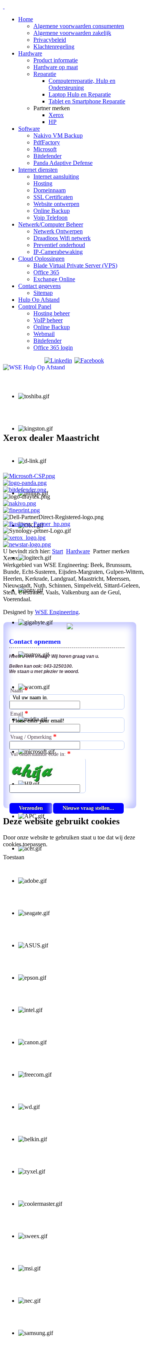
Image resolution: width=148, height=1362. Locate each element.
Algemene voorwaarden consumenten (78, 26)
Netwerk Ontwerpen (58, 231)
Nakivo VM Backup (58, 135)
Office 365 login (53, 347)
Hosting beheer (51, 313)
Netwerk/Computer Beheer (50, 224)
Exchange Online (54, 279)
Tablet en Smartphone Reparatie (87, 101)
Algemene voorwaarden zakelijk (72, 33)
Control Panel (34, 306)
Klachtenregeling (53, 46)
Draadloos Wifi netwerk (62, 238)
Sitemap (43, 293)
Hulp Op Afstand (39, 299)
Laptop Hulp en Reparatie (80, 94)
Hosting (42, 183)
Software (29, 128)
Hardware (30, 53)
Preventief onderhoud (59, 245)
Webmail (44, 334)
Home (25, 19)
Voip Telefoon (50, 217)
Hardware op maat (55, 67)
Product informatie (55, 60)
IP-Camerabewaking (58, 252)
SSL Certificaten (53, 197)
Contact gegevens (39, 286)
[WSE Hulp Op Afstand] (34, 367)
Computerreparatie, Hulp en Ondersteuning (82, 84)
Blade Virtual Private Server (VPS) (75, 265)
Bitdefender (47, 156)
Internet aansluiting (56, 176)
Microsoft (45, 149)
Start (57, 551)
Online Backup (51, 210)
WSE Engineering (57, 612)
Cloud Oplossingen (41, 258)
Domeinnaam (49, 190)
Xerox (56, 115)
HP (53, 122)
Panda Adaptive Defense (63, 163)
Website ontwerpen (56, 204)
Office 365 (46, 272)
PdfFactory (46, 142)
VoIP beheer (48, 320)
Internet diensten (38, 169)
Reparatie (44, 74)
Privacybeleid (49, 39)
